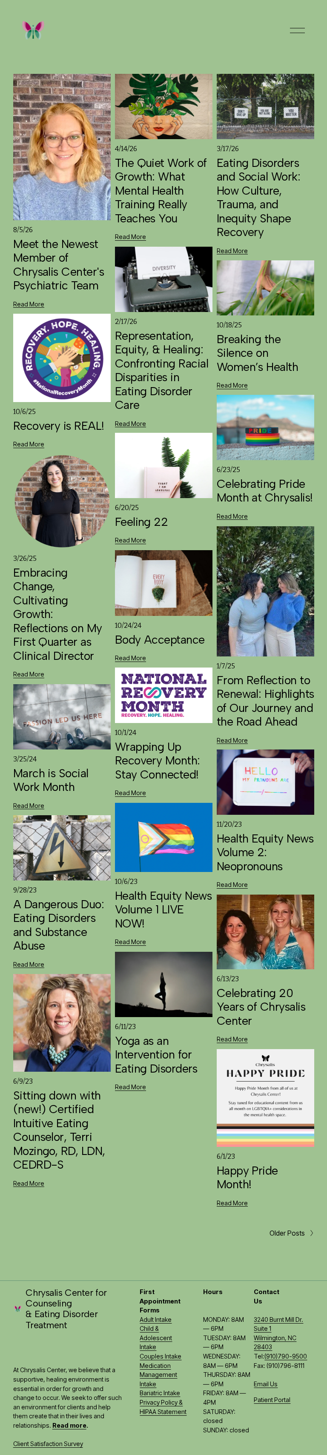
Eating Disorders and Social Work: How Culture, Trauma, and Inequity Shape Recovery (258, 197)
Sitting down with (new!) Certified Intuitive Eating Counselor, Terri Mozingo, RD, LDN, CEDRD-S (59, 1130)
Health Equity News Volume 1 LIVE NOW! (163, 909)
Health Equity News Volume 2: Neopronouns (265, 852)
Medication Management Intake (158, 1375)
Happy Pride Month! (247, 1177)
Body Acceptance (160, 640)
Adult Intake (156, 1319)
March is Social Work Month (51, 780)
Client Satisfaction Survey (48, 1443)
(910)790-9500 (285, 1356)
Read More (28, 304)
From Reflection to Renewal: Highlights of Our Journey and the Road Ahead (265, 701)
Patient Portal (272, 1399)
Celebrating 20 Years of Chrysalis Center (261, 1007)
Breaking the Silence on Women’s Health (257, 353)
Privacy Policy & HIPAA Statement (163, 1407)
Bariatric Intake (160, 1393)
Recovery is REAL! (58, 426)
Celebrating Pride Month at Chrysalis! (265, 490)
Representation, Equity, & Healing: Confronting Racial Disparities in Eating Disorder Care (161, 370)
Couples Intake (160, 1356)
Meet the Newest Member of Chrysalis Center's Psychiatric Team (58, 264)
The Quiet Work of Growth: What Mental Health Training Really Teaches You (161, 190)
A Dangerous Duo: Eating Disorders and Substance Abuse (58, 925)
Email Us (266, 1384)
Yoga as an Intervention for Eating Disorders (158, 1055)
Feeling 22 (141, 522)
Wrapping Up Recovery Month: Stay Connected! (157, 760)
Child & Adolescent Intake (156, 1337)
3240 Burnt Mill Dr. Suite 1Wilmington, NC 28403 (278, 1333)
